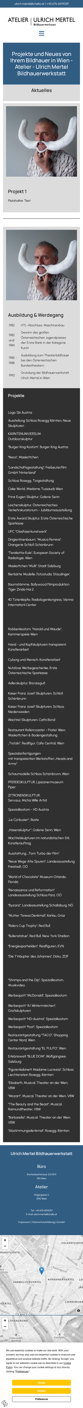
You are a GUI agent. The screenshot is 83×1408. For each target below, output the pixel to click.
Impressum (24, 1222)
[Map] (41, 1275)
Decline (42, 1391)
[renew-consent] (4, 1403)
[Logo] (41, 21)
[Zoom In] (5, 1240)
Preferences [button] (22, 1371)
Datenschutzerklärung (43, 1222)
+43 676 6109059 (58, 4)
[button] (41, 33)
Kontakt (61, 1222)
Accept (41, 1382)
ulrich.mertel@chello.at (29, 4)
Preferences (41, 1399)
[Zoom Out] (5, 1246)
